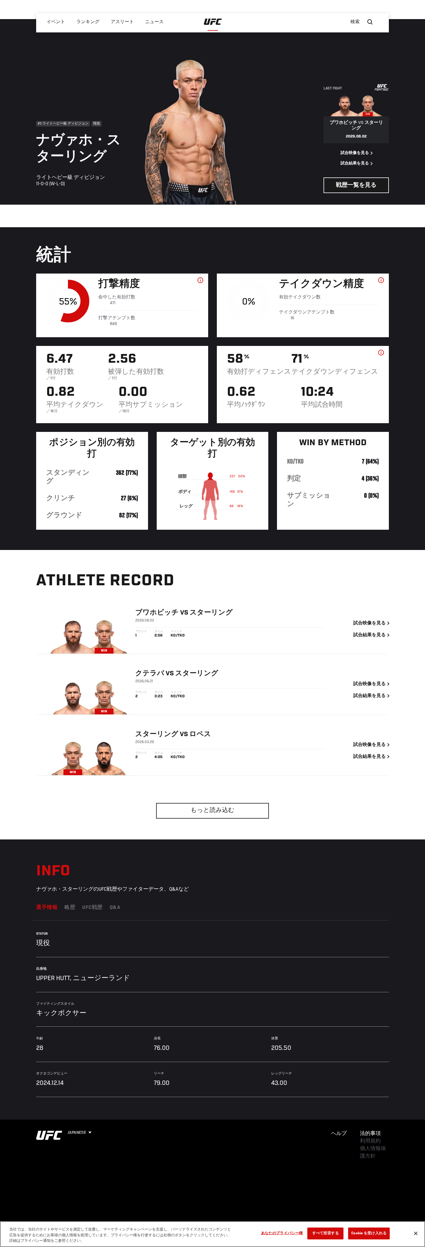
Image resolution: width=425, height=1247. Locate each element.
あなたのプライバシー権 (282, 1233)
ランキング (87, 22)
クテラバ (149, 673)
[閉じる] (415, 1233)
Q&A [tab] (115, 907)
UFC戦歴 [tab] (92, 907)
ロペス (200, 734)
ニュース (154, 22)
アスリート (122, 22)
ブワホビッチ (157, 612)
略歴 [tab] (69, 907)
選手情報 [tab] (47, 907)
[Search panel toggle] (370, 22)
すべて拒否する (325, 1233)
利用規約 (370, 1141)
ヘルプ (339, 1133)
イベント (56, 22)
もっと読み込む (212, 811)
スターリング (211, 612)
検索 (355, 22)
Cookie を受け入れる (369, 1233)
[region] (212, 1234)
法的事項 (370, 1133)
